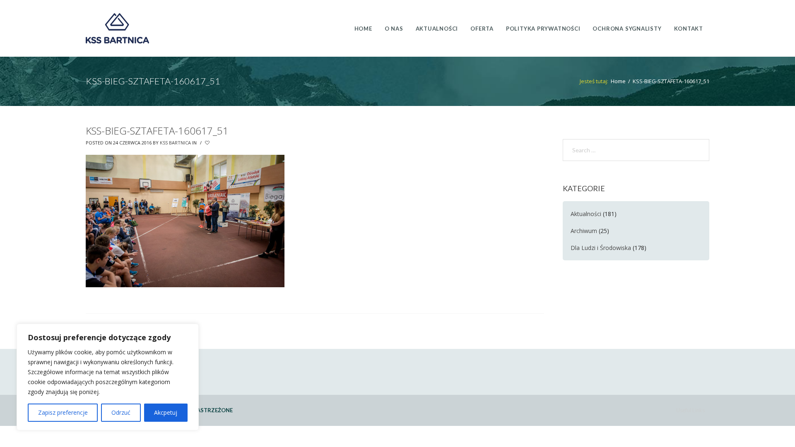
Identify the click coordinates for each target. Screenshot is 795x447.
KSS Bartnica (175, 142)
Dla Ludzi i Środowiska (601, 248)
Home (618, 81)
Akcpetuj (165, 412)
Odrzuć (120, 412)
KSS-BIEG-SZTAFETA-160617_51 (157, 130)
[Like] (208, 143)
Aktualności (586, 214)
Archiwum (584, 231)
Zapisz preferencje (63, 412)
